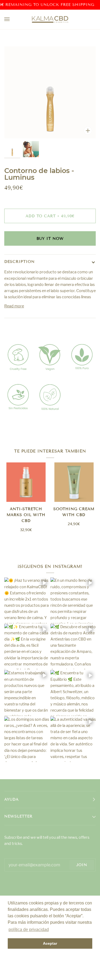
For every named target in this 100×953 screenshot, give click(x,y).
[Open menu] (12, 19)
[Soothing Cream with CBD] (74, 482)
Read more (14, 306)
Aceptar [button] (50, 943)
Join (81, 865)
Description (19, 261)
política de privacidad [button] (29, 929)
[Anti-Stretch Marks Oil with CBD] (26, 482)
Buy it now (50, 238)
